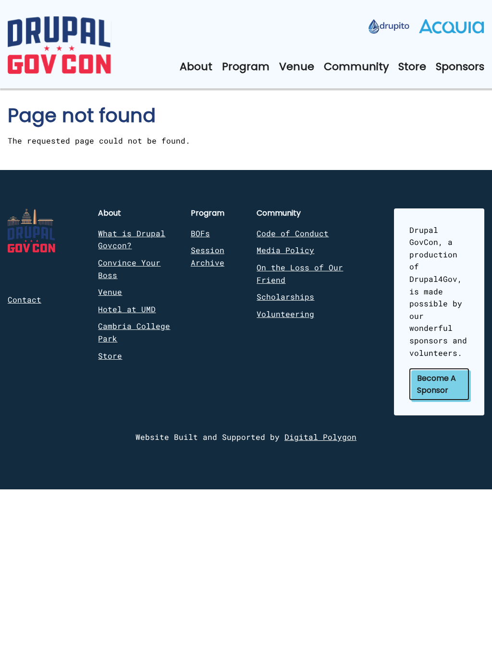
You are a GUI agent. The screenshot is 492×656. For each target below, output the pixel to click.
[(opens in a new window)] (389, 26)
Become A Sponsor (436, 384)
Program (246, 66)
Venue (296, 66)
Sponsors (460, 66)
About (196, 66)
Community (356, 66)
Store (412, 66)
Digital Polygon (320, 437)
